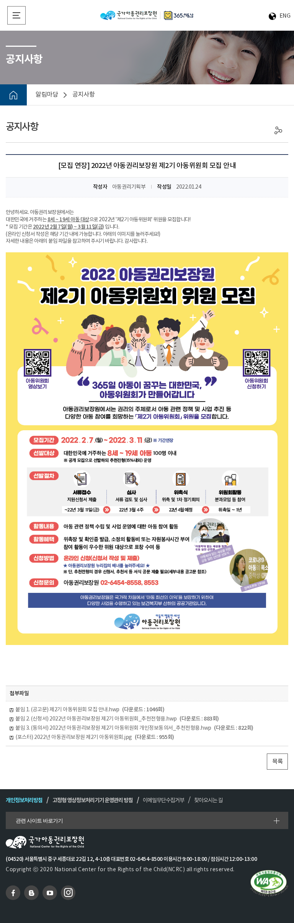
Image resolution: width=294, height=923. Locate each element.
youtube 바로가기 (49, 892)
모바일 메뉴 (16, 15)
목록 (277, 761)
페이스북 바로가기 (13, 892)
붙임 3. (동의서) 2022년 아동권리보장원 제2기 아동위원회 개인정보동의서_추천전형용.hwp (134, 728)
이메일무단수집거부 (163, 800)
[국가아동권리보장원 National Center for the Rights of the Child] (147, 15)
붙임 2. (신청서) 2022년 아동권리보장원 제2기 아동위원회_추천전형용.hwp (117, 719)
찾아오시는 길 (208, 800)
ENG (285, 16)
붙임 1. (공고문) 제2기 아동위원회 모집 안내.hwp (89, 709)
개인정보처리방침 (24, 800)
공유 (278, 130)
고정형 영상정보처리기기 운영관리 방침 (92, 800)
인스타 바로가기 (68, 892)
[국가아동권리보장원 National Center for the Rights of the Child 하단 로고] (147, 842)
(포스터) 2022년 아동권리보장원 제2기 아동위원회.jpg (94, 737)
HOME (13, 94)
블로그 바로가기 (31, 892)
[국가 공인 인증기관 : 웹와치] (269, 883)
